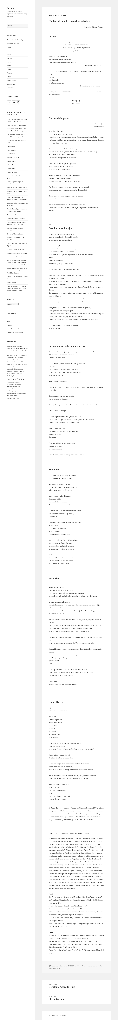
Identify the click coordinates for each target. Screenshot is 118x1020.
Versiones (10, 87)
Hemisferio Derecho (11, 361)
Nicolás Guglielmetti (16, 373)
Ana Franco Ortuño (95, 966)
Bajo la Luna (9, 348)
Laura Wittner (10, 367)
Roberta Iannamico (11, 393)
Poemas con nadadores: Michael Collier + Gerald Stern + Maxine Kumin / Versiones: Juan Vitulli (16, 263)
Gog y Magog (17, 359)
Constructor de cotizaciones (15, 332)
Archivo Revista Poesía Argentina (17, 40)
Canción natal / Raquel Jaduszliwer (17, 253)
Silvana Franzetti (12, 395)
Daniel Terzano (11, 146)
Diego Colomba (19, 355)
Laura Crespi (24, 364)
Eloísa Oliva (20, 357)
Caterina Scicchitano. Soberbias (16, 218)
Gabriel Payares (11, 161)
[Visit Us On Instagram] (18, 102)
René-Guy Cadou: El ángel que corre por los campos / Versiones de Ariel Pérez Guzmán (17, 271)
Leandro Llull (11, 154)
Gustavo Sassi (11, 168)
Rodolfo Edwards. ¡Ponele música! (17, 187)
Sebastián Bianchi (21, 393)
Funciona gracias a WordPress (57, 1015)
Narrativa (9, 58)
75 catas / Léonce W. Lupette (15, 249)
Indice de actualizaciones (14, 329)
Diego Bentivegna (11, 355)
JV (78, 966)
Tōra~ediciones (11, 80)
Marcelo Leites (20, 369)
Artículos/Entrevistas (13, 43)
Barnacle (16, 348)
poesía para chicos (11, 388)
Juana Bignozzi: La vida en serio (16, 125)
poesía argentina (16, 378)
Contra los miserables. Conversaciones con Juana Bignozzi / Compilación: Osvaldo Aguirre (17, 288)
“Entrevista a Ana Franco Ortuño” (66, 950)
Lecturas (9, 51)
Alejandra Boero (12, 172)
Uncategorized (11, 84)
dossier (25, 355)
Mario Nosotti (10, 371)
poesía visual (18, 391)
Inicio (8, 318)
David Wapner (15, 353)
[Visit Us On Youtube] (13, 102)
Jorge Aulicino (20, 362)
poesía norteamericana (13, 386)
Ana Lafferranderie (11, 346)
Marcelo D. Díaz (12, 369)
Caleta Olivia (23, 348)
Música (9, 54)
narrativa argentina (18, 371)
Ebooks (9, 47)
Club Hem (9, 353)
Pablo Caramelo (11, 150)
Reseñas (9, 73)
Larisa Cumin (18, 364)
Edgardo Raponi (12, 165)
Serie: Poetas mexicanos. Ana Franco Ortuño (77, 941)
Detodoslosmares (22, 353)
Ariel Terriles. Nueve (13, 215)
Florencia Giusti (10, 359)
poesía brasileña (10, 382)
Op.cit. (11, 8)
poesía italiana (18, 384)
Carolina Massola (21, 350)
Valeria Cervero (13, 398)
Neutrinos (9, 373)
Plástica (9, 65)
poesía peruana (18, 388)
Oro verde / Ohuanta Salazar (15, 234)
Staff (8, 321)
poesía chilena (17, 382)
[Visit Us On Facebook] (9, 102)
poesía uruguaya (11, 391)
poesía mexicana (54, 968)
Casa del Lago (86, 853)
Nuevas (9, 62)
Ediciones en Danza (12, 357)
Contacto (9, 325)
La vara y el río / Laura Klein (15, 257)
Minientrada (54, 966)
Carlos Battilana (11, 350)
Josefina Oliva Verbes (13, 157)
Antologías (19, 346)
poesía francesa (10, 384)
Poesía (9, 69)
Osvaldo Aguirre (11, 376)
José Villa (10, 364)
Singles (9, 76)
